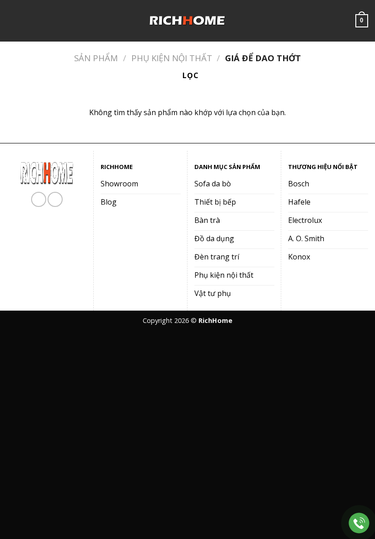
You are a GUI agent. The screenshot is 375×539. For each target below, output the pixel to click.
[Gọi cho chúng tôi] (55, 199)
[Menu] (12, 21)
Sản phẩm (96, 57)
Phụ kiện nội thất (171, 57)
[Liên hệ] (359, 523)
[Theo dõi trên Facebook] (38, 199)
